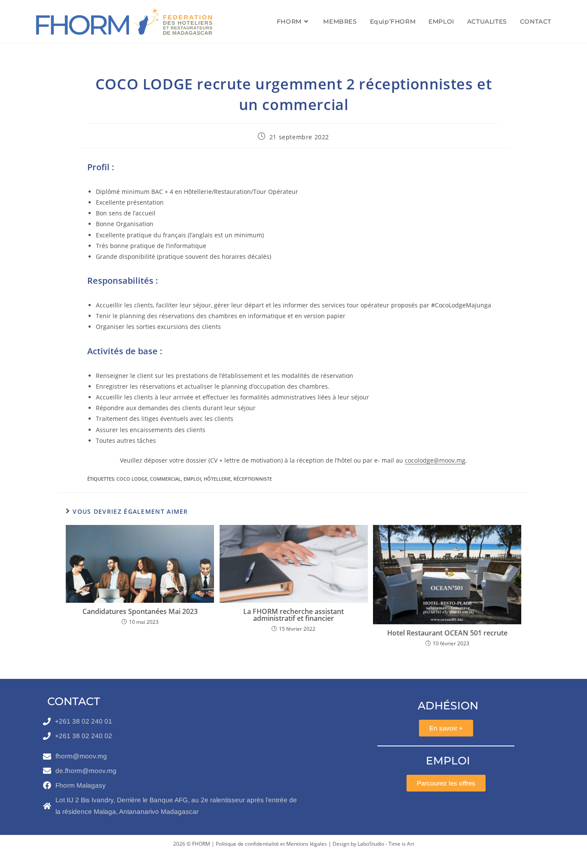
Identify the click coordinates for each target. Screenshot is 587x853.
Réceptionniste (252, 479)
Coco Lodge (131, 479)
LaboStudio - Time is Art (386, 843)
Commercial (165, 479)
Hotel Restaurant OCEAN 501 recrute (447, 632)
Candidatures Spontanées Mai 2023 (140, 611)
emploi (192, 479)
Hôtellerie (217, 479)
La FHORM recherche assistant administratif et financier (293, 615)
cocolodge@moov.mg (435, 460)
